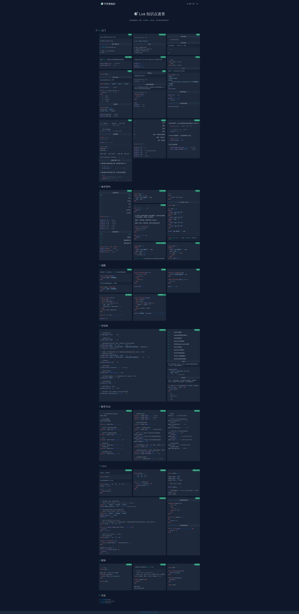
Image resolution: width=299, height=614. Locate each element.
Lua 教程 (103, 602)
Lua (149, 20)
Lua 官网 (103, 599)
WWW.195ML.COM (144, 612)
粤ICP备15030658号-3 (154, 612)
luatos (102, 601)
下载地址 (103, 47)
